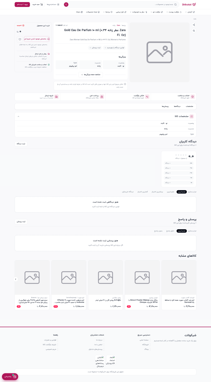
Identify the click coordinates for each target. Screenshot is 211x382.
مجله (78, 12)
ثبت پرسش (96, 48)
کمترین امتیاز (142, 192)
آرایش (190, 12)
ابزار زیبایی (120, 12)
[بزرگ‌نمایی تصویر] (193, 30)
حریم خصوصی (51, 349)
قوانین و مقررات (50, 340)
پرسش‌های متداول (95, 349)
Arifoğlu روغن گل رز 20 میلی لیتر (108, 300)
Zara (118, 25)
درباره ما (99, 340)
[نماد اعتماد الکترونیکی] (111, 360)
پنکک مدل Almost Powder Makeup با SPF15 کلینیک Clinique (143, 301)
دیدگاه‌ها (177, 106)
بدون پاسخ (158, 231)
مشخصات (189, 106)
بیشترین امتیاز (157, 192)
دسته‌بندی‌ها (51, 4)
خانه (195, 19)
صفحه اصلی (144, 340)
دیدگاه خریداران (128, 192)
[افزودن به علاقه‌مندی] (20, 39)
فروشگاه (145, 345)
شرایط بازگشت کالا (49, 345)
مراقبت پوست (174, 12)
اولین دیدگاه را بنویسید (115, 48)
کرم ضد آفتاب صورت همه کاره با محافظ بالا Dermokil (179, 301)
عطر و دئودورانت (138, 12)
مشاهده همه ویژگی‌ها (92, 74)
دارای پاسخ (170, 231)
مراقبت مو (156, 12)
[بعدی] (15, 279)
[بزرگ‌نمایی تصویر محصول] (159, 52)
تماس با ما (98, 345)
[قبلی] (195, 279)
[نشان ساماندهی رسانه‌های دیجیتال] (100, 360)
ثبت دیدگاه (21, 144)
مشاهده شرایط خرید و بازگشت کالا (36, 67)
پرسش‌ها (165, 106)
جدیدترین (181, 192)
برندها (108, 12)
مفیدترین (170, 192)
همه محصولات (91, 12)
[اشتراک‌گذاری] (193, 24)
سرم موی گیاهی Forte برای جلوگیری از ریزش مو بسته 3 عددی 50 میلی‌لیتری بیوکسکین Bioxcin (33, 301)
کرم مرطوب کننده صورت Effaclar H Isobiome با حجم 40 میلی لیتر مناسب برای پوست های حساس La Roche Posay (69, 301)
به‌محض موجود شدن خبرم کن (35, 39)
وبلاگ (146, 349)
